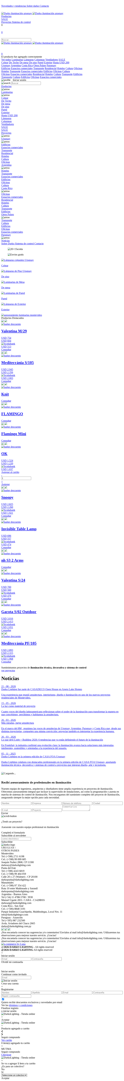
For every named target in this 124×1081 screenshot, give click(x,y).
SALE (4, 19)
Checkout (6, 1054)
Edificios (5, 68)
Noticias (5, 240)
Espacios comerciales (22, 68)
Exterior (48, 62)
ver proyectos (8, 670)
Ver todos (6, 59)
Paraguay (51, 65)
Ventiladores (51, 59)
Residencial (51, 68)
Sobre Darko (8, 243)
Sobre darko (33, 6)
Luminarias (17, 59)
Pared (40, 62)
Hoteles (61, 68)
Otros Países (39, 65)
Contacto (44, 6)
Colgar (4, 62)
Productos (6, 16)
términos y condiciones (20, 1005)
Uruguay (5, 65)
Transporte (38, 68)
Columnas (39, 59)
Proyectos (6, 22)
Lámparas (29, 59)
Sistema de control (21, 22)
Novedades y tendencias (14, 6)
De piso (33, 62)
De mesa (24, 62)
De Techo (14, 62)
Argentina (16, 65)
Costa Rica (27, 65)
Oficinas (78, 68)
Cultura (69, 68)
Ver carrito (6, 1040)
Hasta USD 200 (61, 62)
